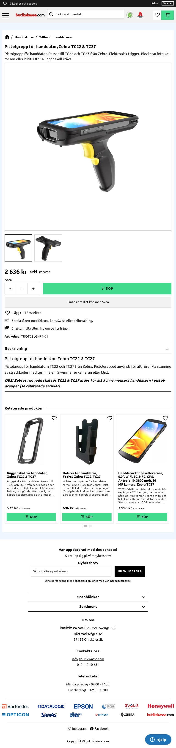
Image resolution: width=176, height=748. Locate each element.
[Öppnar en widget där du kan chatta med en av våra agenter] (158, 740)
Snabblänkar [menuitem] (88, 597)
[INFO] (31, 517)
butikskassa (30, 15)
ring (41, 328)
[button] (5, 15)
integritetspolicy (120, 580)
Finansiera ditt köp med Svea (88, 302)
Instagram (79, 728)
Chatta (16, 328)
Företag (168, 3)
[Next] (160, 145)
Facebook (101, 728)
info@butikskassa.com (88, 659)
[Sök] (51, 14)
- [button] (10, 288)
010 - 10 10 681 (88, 664)
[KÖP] (107, 288)
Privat (155, 3)
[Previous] (16, 145)
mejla (27, 328)
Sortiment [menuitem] (88, 606)
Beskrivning (16, 348)
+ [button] (33, 288)
